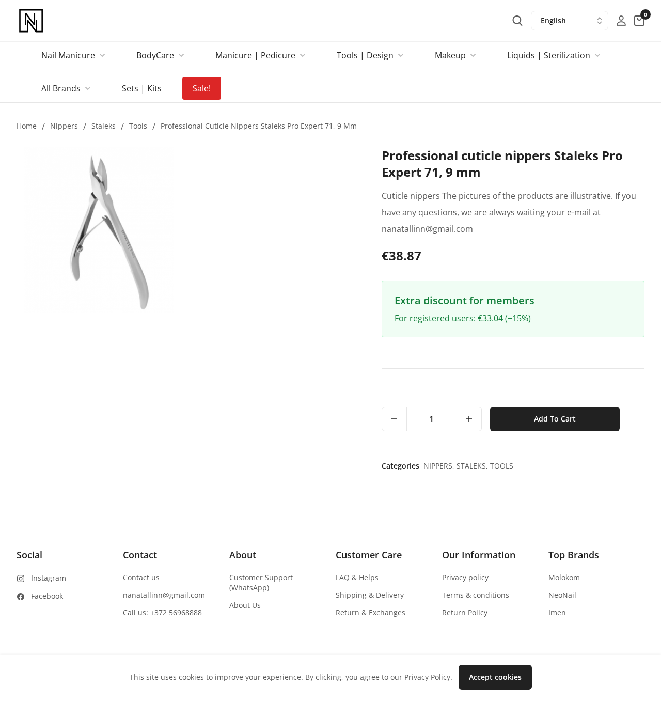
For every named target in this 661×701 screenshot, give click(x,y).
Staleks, (473, 466)
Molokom (564, 577)
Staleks (103, 126)
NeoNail (562, 595)
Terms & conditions (475, 595)
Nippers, (440, 466)
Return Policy (464, 612)
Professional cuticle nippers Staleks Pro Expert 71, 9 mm (259, 126)
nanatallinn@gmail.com (164, 595)
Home (27, 126)
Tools (138, 126)
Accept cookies (495, 677)
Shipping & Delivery (370, 595)
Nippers (64, 126)
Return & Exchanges (370, 612)
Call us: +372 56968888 (162, 612)
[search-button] (517, 20)
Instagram (48, 578)
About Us (245, 605)
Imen (557, 612)
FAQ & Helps (357, 577)
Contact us (141, 577)
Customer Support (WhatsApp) (261, 582)
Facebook (47, 596)
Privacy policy (465, 577)
